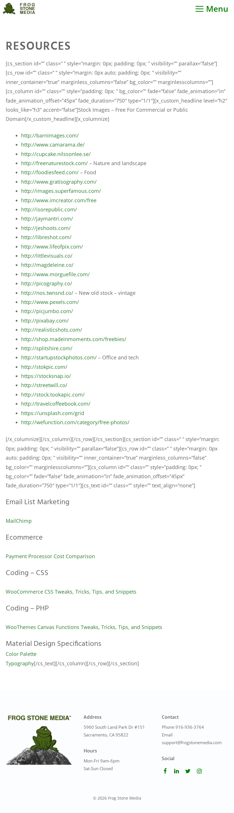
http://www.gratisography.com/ (59, 181)
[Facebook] (165, 771)
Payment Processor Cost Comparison (50, 556)
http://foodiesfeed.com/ (50, 172)
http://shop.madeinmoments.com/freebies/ (73, 339)
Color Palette (21, 653)
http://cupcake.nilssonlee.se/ (56, 154)
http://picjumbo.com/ (47, 311)
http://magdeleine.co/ (47, 264)
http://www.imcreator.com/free (58, 200)
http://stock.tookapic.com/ (53, 394)
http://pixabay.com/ (45, 320)
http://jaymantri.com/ (47, 218)
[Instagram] (199, 771)
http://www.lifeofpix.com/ (52, 246)
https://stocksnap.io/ (46, 376)
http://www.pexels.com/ (50, 302)
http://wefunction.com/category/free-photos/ (75, 422)
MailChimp (19, 520)
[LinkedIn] (176, 771)
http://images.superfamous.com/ (61, 190)
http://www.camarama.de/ (53, 144)
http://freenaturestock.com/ (54, 163)
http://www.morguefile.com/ (55, 274)
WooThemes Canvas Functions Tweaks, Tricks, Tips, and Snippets (84, 627)
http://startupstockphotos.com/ (59, 357)
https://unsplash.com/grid (52, 413)
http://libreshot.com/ (46, 237)
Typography (20, 663)
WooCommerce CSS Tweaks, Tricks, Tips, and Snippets (71, 591)
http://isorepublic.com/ (49, 209)
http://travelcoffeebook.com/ (55, 403)
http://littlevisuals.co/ (46, 255)
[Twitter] (188, 771)
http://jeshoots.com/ (46, 228)
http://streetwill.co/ (44, 385)
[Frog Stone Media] (19, 8)
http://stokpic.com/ (44, 366)
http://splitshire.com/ (46, 348)
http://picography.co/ (46, 283)
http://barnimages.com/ (50, 135)
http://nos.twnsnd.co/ (47, 292)
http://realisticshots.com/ (51, 329)
